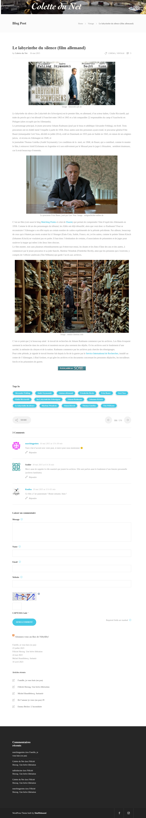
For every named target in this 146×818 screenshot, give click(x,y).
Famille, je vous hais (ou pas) (24, 645)
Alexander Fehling (22, 393)
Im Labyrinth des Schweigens (48, 399)
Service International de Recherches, (102, 353)
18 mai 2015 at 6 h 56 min (43, 465)
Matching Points (48, 222)
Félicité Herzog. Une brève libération (27, 652)
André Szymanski (44, 393)
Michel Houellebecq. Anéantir (24, 658)
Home (80, 24)
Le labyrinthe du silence (24, 406)
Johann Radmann (75, 399)
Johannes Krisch (96, 399)
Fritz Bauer (106, 393)
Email (15, 562)
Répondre (33, 453)
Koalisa (28, 489)
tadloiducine (17, 770)
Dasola (69, 222)
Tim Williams (108, 406)
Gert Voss (122, 393)
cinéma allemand (66, 393)
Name (15, 547)
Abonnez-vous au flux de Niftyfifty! (32, 636)
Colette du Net (21, 53)
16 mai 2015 (35, 53)
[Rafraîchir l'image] (38, 596)
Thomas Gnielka (89, 406)
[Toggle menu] (132, 7)
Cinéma (111, 53)
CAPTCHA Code (19, 613)
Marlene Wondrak (49, 406)
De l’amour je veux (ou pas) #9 (31, 700)
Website (16, 577)
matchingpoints (32, 444)
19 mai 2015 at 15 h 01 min (44, 489)
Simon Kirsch (69, 406)
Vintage (91, 24)
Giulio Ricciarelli (22, 399)
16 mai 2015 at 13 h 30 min (51, 444)
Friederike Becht (87, 393)
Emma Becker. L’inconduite (30, 707)
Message (16, 519)
